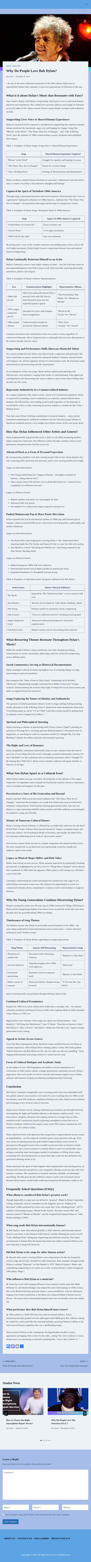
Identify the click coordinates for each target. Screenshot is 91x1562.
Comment (9, 1472)
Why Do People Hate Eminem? (74, 1363)
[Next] (85, 1413)
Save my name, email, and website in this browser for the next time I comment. (37, 1515)
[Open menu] (86, 4)
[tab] (41, 1440)
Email (37, 1507)
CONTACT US (25, 1538)
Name (7, 1507)
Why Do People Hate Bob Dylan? (18, 1363)
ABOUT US (9, 1538)
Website (66, 1507)
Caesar (11, 76)
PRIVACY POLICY (60, 1538)
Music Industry (13, 66)
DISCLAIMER (42, 1538)
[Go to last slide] (6, 1413)
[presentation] (23, 1401)
